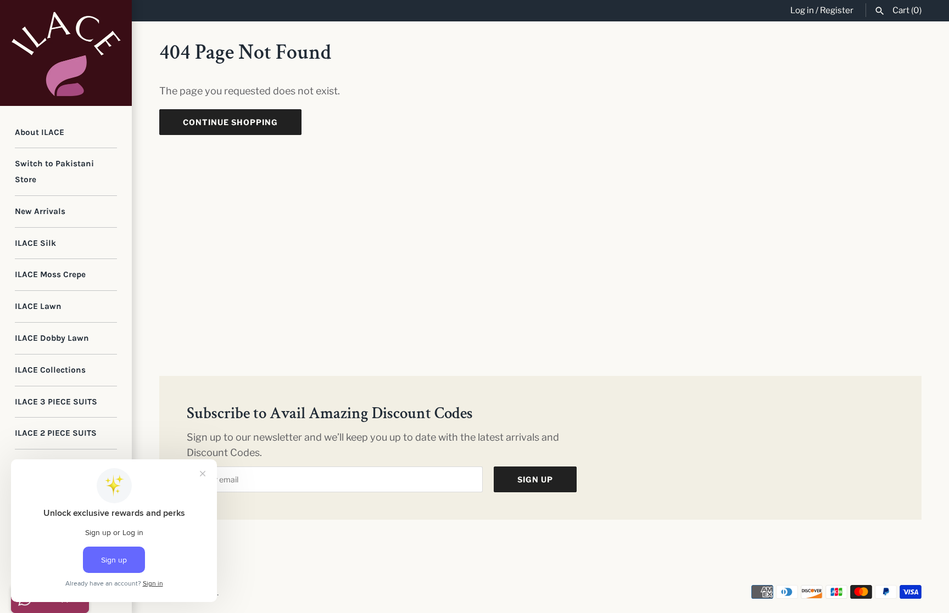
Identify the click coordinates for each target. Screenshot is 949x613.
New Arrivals (40, 211)
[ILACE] (66, 53)
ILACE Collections (50, 370)
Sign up (535, 479)
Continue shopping (230, 122)
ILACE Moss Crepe (50, 274)
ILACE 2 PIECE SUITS (56, 433)
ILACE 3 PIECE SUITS (56, 402)
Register (836, 10)
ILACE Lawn (38, 306)
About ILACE (39, 132)
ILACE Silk (35, 243)
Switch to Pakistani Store (54, 171)
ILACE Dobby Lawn (52, 338)
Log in (802, 10)
